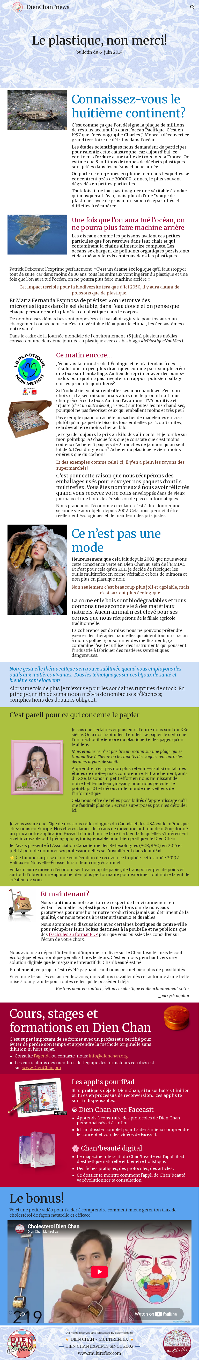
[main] (99, 44)
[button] (6, 7)
